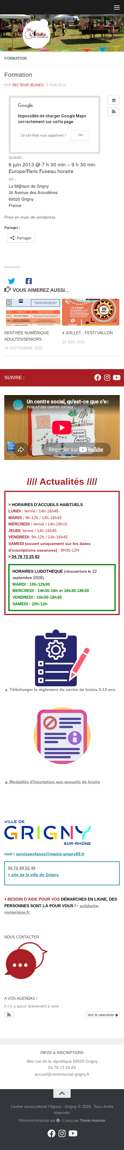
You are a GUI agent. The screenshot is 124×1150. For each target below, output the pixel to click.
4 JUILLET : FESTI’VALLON (87, 332)
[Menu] (117, 7)
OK (80, 135)
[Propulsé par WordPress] (58, 1120)
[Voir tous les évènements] (114, 100)
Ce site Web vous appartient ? (43, 136)
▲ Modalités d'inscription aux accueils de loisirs (52, 781)
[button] (113, 112)
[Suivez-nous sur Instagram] (107, 377)
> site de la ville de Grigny (33, 874)
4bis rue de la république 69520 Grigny (62, 1061)
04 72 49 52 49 (21, 868)
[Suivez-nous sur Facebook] (97, 377)
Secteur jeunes (28, 85)
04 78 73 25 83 (25, 556)
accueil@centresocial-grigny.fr (62, 1074)
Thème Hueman (92, 1121)
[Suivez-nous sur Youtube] (116, 377)
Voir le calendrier (101, 1014)
